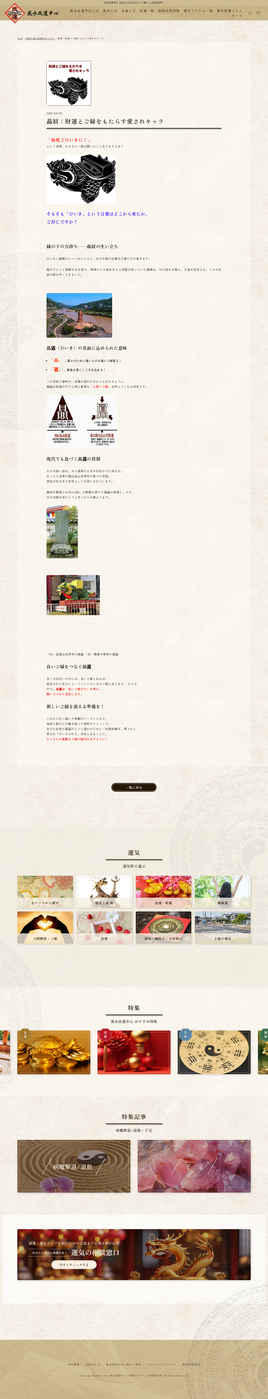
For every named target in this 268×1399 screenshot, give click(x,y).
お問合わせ (93, 1364)
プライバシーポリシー (162, 1364)
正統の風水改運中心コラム (40, 38)
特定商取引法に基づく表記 (123, 1364)
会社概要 (74, 1364)
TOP (20, 38)
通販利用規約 (191, 1364)
